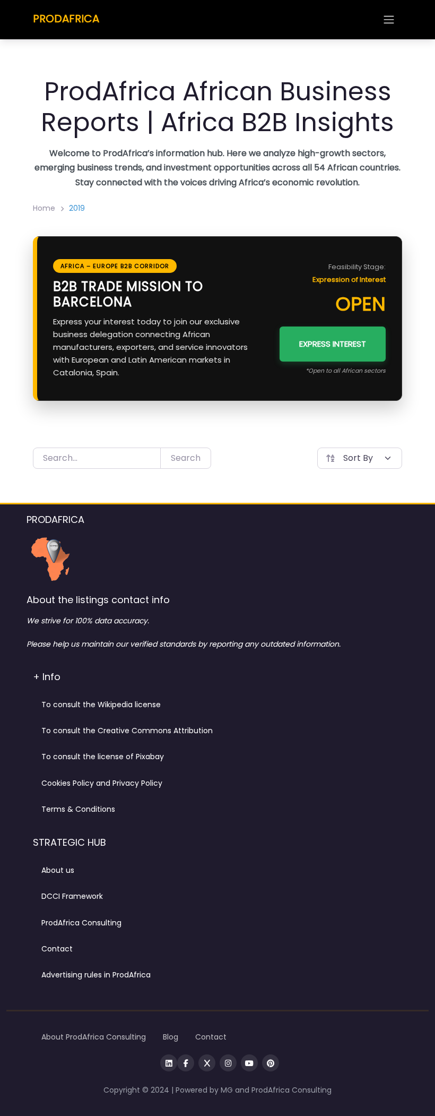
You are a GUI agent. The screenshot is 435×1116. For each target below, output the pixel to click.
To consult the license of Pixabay (102, 756)
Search (186, 458)
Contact (57, 948)
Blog (170, 1037)
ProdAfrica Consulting (81, 922)
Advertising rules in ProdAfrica (96, 974)
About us (57, 870)
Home (44, 208)
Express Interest (332, 343)
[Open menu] (389, 19)
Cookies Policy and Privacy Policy (101, 783)
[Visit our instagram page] (228, 1062)
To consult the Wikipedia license (101, 704)
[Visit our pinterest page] (270, 1062)
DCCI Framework (72, 896)
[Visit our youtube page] (249, 1062)
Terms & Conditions (78, 809)
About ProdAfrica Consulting (93, 1037)
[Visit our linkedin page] (168, 1062)
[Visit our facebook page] (185, 1062)
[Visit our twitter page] (206, 1062)
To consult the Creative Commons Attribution (127, 730)
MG (228, 1090)
